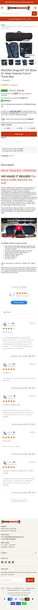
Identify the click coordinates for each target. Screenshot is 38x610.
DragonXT (6, 80)
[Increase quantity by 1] (17, 141)
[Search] (34, 13)
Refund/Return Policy (14, 590)
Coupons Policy (26, 590)
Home (3, 25)
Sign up (30, 580)
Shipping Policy (30, 588)
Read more (20, 348)
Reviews (8, 588)
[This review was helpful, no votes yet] (29, 356)
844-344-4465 (10, 539)
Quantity (3, 137)
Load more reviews (19, 501)
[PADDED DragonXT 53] (4, 62)
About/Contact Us (18, 588)
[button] (9, 85)
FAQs (2, 588)
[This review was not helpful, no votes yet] (33, 356)
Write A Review (19, 302)
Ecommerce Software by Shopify (19, 595)
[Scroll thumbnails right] (35, 62)
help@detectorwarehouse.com (14, 537)
